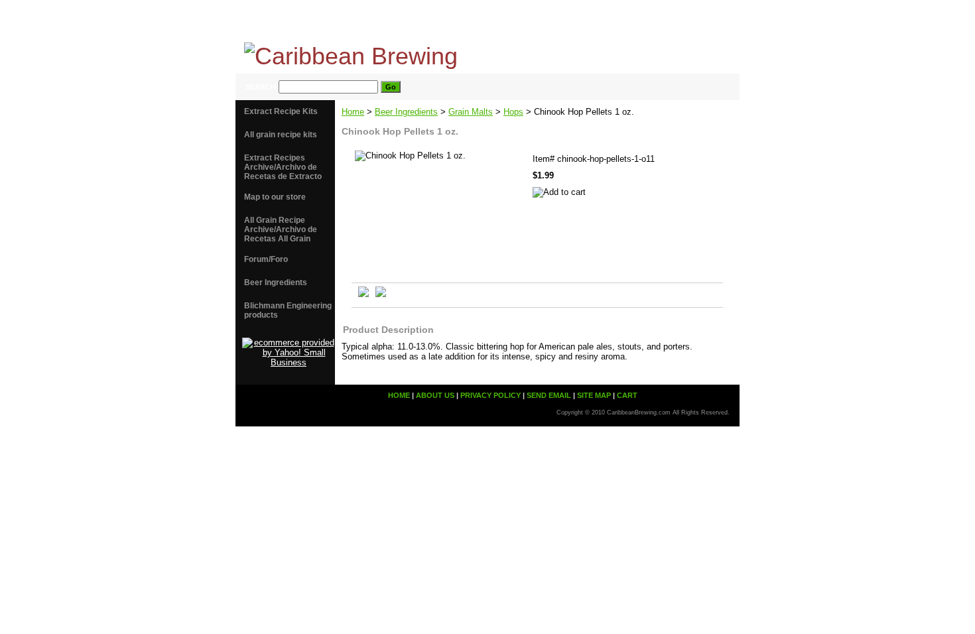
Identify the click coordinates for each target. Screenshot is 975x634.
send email (591, 21)
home (398, 21)
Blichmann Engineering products (288, 310)
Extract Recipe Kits (281, 111)
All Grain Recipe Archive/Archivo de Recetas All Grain (280, 229)
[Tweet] (363, 294)
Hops (513, 112)
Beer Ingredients (406, 112)
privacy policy (519, 21)
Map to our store (275, 197)
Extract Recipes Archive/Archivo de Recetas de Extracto (283, 167)
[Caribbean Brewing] (401, 51)
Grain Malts (470, 112)
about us (452, 21)
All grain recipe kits (280, 134)
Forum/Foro (266, 259)
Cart (704, 21)
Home (353, 112)
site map (653, 21)
